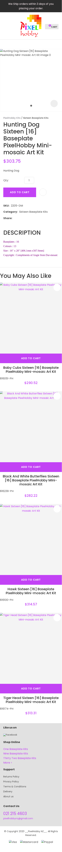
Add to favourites (57, 287)
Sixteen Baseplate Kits (35, 118)
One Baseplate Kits (15, 749)
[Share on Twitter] (19, 218)
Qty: (6, 180)
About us (8, 796)
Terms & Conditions (14, 786)
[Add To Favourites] (42, 192)
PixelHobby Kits (12, 118)
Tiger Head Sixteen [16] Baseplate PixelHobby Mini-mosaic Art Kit (31, 700)
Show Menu (5, 25)
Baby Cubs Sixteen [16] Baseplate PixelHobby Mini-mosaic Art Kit (31, 369)
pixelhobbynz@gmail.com (18, 818)
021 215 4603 (15, 813)
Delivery (7, 791)
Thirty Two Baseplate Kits (19, 758)
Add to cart (20, 192)
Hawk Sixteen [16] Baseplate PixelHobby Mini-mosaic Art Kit (31, 591)
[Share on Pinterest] (29, 218)
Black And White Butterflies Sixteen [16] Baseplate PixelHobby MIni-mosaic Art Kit (31, 480)
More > (7, 763)
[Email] (24, 218)
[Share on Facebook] (14, 218)
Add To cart (31, 358)
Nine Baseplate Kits (15, 753)
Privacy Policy (11, 781)
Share (7, 218)
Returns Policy (11, 776)
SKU (6, 206)
